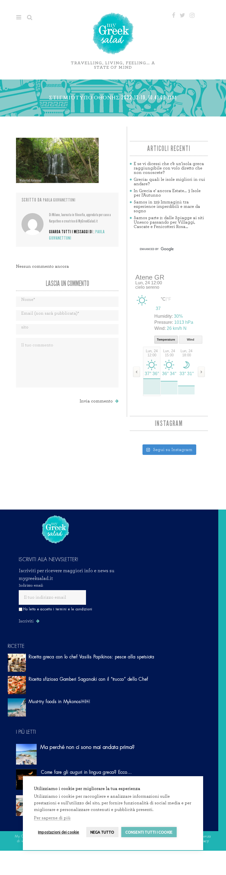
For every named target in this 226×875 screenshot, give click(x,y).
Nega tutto (102, 832)
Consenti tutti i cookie (149, 832)
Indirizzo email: (31, 585)
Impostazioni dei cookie (58, 832)
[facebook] (173, 15)
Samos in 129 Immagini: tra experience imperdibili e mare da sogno (167, 206)
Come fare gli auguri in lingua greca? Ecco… (86, 772)
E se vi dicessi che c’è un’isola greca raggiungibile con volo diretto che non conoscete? (169, 168)
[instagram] (192, 15)
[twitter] (182, 15)
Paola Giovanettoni (59, 200)
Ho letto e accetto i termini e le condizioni (57, 609)
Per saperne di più (52, 818)
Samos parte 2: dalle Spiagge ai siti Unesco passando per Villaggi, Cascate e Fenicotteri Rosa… (169, 222)
